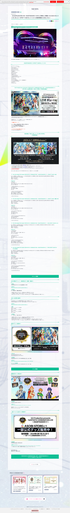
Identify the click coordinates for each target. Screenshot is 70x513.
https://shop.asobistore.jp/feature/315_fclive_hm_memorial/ (21, 405)
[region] (35, 1)
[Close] (68, 1)
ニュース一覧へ (35, 464)
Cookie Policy (31, 2)
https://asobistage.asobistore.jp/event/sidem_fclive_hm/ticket (22, 361)
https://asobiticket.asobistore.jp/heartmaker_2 (19, 287)
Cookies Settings (46, 1)
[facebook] (50, 21)
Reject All (53, 1)
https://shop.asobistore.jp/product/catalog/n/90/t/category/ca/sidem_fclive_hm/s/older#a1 (25, 445)
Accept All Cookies (60, 1)
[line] (52, 21)
